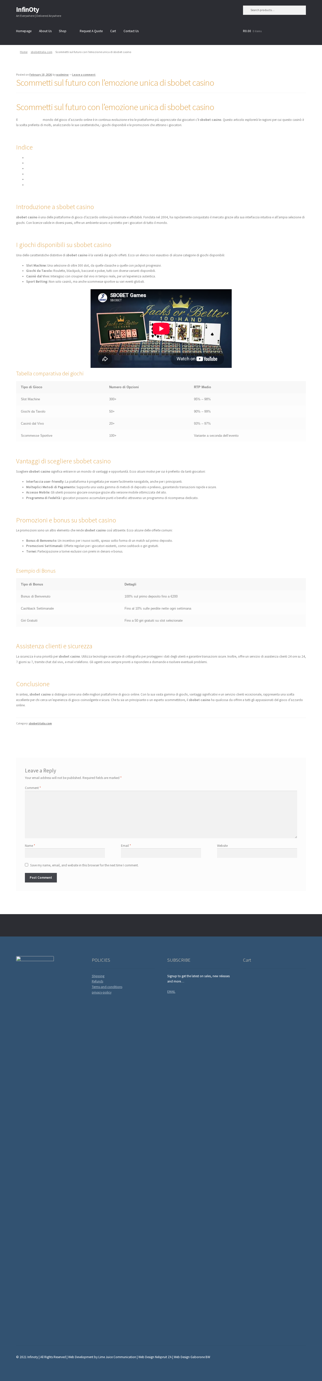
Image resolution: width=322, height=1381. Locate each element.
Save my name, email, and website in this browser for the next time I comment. (84, 865)
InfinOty (27, 9)
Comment (33, 788)
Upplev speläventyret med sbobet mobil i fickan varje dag (60, 737)
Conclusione (34, 185)
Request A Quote (91, 31)
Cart (113, 31)
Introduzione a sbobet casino (46, 158)
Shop (62, 31)
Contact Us (131, 31)
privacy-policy (101, 992)
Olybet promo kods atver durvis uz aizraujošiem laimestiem (260, 737)
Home (23, 52)
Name (30, 846)
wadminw (62, 74)
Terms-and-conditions (107, 987)
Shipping (98, 976)
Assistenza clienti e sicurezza (45, 179)
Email (126, 846)
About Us (45, 31)
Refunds (97, 981)
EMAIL (171, 992)
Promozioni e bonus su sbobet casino (52, 174)
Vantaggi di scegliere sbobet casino (50, 168)
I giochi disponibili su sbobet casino (51, 163)
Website (222, 846)
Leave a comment (84, 74)
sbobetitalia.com (41, 52)
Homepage (23, 31)
